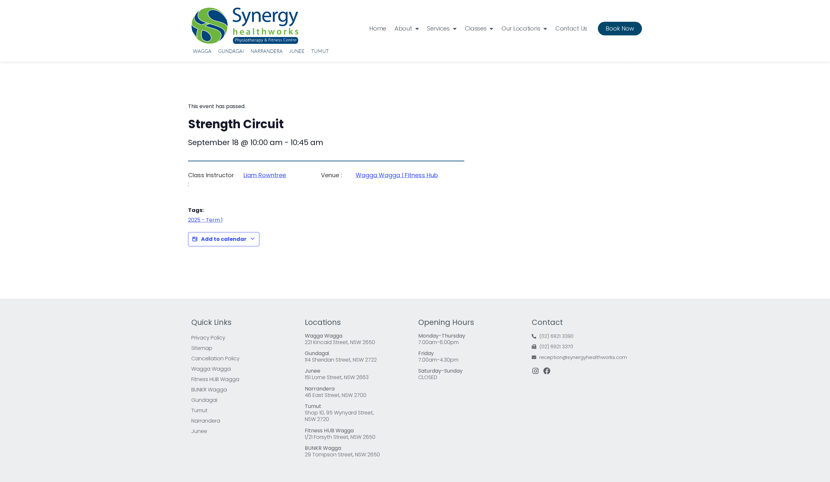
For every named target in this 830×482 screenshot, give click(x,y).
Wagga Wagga (211, 369)
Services (438, 28)
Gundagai (231, 51)
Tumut (320, 51)
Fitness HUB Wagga (215, 379)
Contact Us (571, 28)
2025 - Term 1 (205, 220)
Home (377, 28)
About (403, 28)
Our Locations (521, 28)
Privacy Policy (208, 337)
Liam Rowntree (264, 175)
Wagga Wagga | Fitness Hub (397, 175)
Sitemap (201, 348)
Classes (476, 28)
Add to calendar (223, 239)
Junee (296, 51)
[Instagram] (535, 371)
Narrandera (267, 51)
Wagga (202, 51)
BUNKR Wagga (209, 389)
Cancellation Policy (215, 358)
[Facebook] (547, 371)
